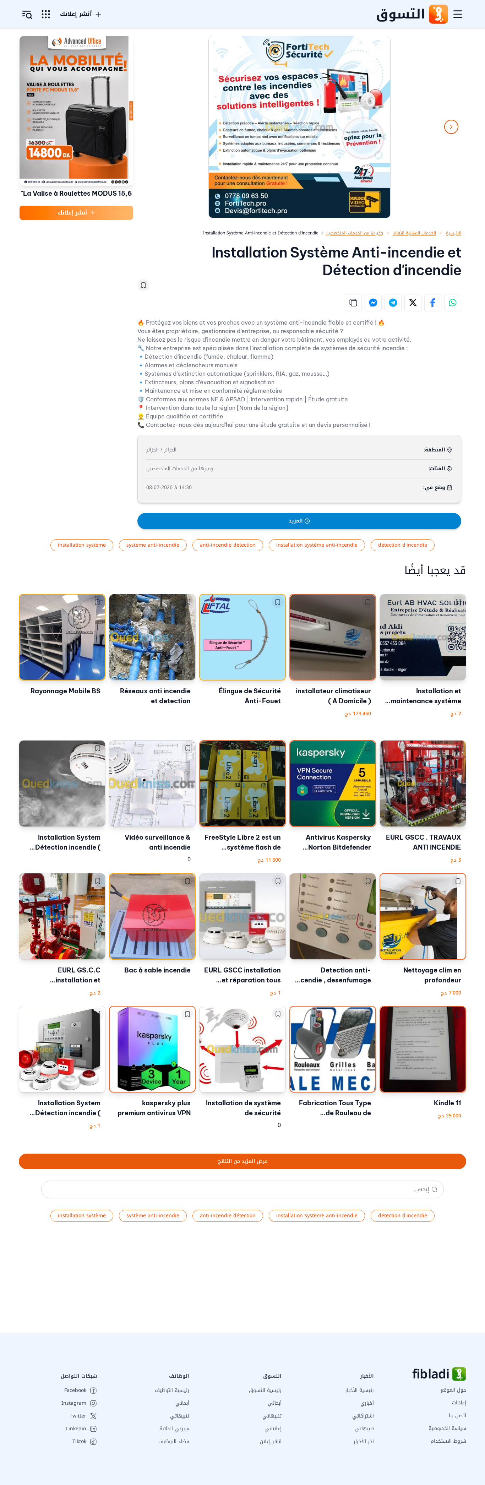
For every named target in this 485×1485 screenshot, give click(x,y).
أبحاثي (275, 1403)
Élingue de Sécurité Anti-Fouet (250, 696)
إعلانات (459, 1403)
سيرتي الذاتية (174, 1428)
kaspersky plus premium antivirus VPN (154, 1108)
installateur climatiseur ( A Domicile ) (333, 696)
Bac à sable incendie (157, 970)
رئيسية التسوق (265, 1390)
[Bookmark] (143, 285)
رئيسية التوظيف (172, 1390)
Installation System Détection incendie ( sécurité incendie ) (67, 842)
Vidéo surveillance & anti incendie (158, 842)
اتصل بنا (457, 1415)
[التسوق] (438, 14)
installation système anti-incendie (317, 545)
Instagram (73, 1403)
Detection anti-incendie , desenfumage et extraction (333, 975)
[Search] (434, 1189)
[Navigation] (457, 14)
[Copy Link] (353, 302)
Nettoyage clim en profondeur (432, 975)
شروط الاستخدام (448, 1441)
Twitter (78, 1416)
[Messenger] (373, 302)
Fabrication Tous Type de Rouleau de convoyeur (335, 1108)
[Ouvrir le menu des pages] (46, 14)
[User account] (27, 14)
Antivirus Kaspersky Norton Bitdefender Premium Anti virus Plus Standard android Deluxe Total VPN (333, 842)
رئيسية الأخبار (359, 1390)
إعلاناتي (273, 1428)
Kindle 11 (447, 1103)
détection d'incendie (402, 545)
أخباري (367, 1403)
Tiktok (79, 1441)
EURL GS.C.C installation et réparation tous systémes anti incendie (63, 975)
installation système (82, 545)
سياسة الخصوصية (447, 1428)
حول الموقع (453, 1390)
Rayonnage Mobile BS (65, 691)
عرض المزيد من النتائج (242, 1161)
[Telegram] (393, 302)
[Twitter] (412, 302)
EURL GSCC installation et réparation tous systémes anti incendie (242, 975)
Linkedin (76, 1428)
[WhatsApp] (452, 302)
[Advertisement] (272, 1283)
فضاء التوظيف (173, 1441)
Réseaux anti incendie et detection (155, 696)
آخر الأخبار (364, 1441)
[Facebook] (432, 302)
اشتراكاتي (363, 1416)
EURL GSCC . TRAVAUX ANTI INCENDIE (423, 842)
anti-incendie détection (228, 545)
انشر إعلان (271, 1441)
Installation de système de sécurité (243, 1108)
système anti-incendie (152, 545)
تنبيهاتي (364, 1428)
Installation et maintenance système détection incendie (426, 696)
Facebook (75, 1390)
